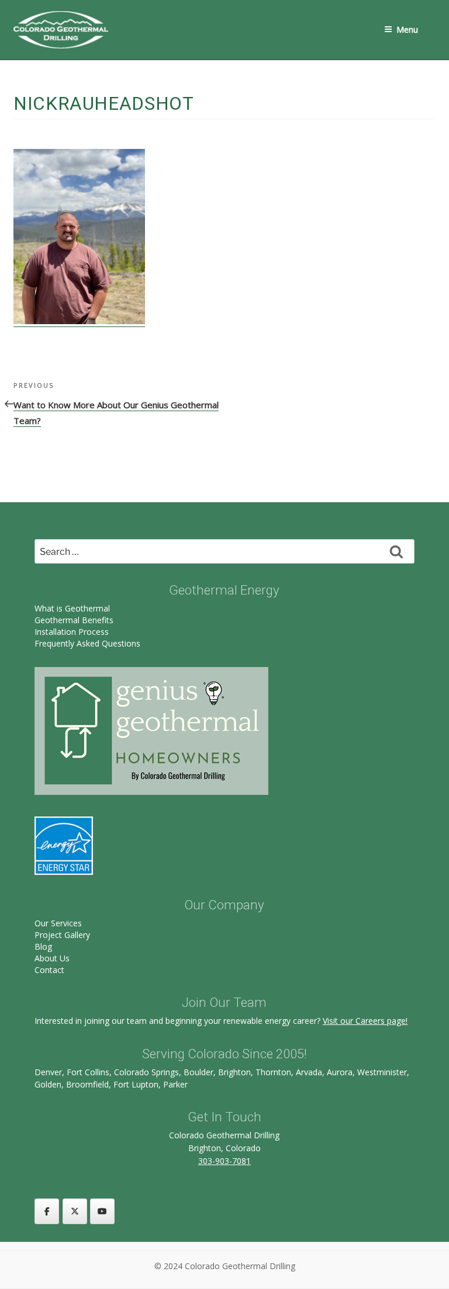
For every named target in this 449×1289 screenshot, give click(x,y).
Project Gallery (62, 934)
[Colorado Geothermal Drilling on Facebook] (46, 1211)
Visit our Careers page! (365, 1020)
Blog (43, 946)
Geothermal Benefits (73, 620)
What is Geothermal (72, 608)
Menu (407, 29)
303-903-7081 (224, 1160)
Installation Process (71, 631)
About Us (52, 958)
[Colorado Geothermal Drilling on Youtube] (102, 1211)
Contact (49, 969)
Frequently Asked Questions (87, 643)
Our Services (58, 923)
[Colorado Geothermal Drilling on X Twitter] (75, 1211)
